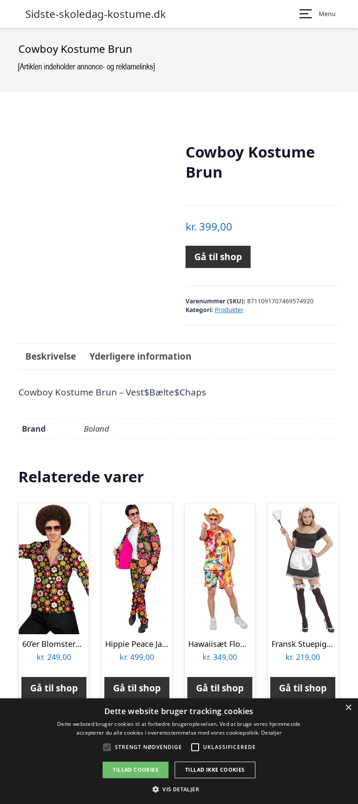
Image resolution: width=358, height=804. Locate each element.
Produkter (229, 310)
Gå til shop (218, 257)
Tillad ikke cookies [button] (215, 769)
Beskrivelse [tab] (50, 356)
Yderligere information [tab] (141, 356)
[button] (179, 789)
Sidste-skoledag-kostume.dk (95, 14)
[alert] (179, 751)
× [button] (348, 707)
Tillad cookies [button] (135, 769)
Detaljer (271, 732)
